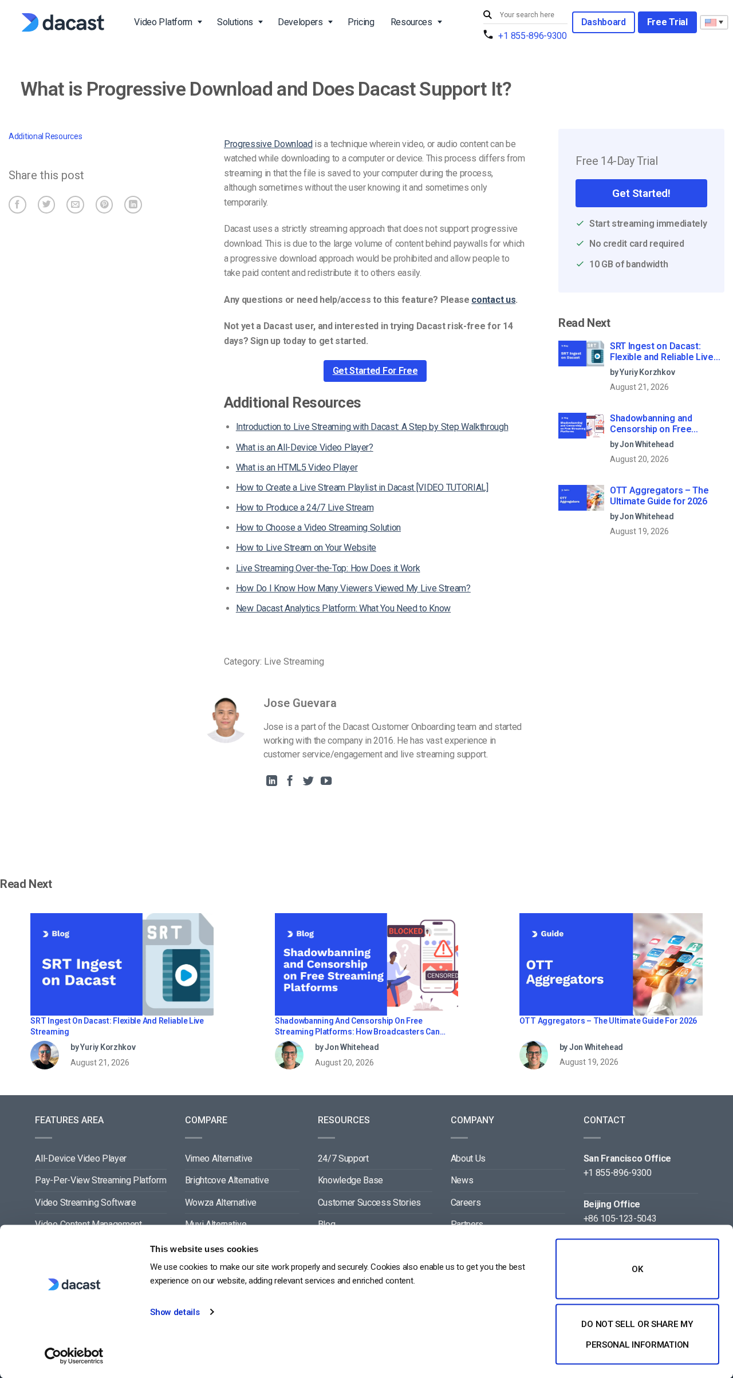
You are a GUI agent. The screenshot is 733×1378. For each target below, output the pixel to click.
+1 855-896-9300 (532, 35)
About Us (468, 1158)
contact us (493, 299)
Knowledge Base (351, 1180)
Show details (174, 1312)
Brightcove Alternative (227, 1180)
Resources (411, 22)
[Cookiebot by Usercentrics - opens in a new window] (74, 1355)
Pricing (361, 22)
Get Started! (641, 193)
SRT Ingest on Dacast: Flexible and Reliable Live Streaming (662, 352)
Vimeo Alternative (219, 1158)
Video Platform (163, 22)
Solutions (235, 22)
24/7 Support (343, 1158)
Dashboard (603, 22)
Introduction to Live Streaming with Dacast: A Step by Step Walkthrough (372, 426)
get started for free (375, 370)
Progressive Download (268, 144)
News (462, 1180)
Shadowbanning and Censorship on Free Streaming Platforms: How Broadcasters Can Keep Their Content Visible (664, 424)
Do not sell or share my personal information (637, 1333)
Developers (300, 22)
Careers (466, 1202)
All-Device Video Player (81, 1158)
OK (637, 1269)
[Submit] (489, 15)
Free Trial (667, 22)
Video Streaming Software (85, 1202)
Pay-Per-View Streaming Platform (100, 1180)
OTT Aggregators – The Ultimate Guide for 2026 (659, 496)
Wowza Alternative (221, 1202)
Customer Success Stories (369, 1202)
